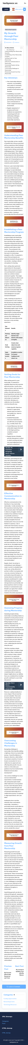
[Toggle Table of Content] (20, 48)
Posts (3, 1023)
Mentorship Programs (10, 29)
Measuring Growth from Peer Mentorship (12, 72)
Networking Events (9, 1001)
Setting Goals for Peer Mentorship (11, 59)
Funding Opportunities (10, 998)
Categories (5, 1021)
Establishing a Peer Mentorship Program (13, 55)
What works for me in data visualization (14, 9)
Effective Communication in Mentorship (12, 62)
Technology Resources (10, 1004)
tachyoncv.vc (10, 3)
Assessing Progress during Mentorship (12, 65)
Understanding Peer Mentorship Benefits (13, 52)
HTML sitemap (6, 1033)
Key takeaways (10, 49)
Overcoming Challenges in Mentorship (12, 69)
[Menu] (25, 3)
